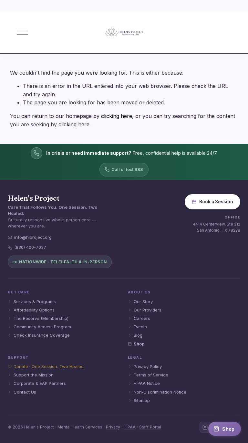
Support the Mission (34, 374)
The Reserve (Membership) (41, 318)
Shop (139, 343)
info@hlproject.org (33, 237)
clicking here (116, 116)
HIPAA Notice (147, 383)
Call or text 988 (127, 169)
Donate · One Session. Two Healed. (49, 366)
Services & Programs (35, 301)
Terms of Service (151, 374)
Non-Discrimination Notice (160, 392)
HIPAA (130, 427)
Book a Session (216, 201)
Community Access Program (42, 326)
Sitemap (142, 400)
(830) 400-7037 (30, 247)
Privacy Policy (148, 366)
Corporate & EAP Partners (40, 383)
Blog (138, 335)
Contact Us (25, 392)
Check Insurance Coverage (42, 335)
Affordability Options (34, 309)
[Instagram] (205, 427)
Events (140, 326)
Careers (142, 318)
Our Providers (147, 309)
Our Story (143, 301)
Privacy (113, 427)
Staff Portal (150, 427)
